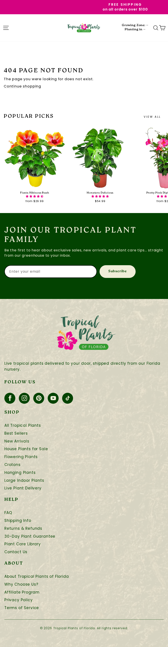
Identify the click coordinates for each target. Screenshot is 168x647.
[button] (34, 196)
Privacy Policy (18, 600)
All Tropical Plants (22, 425)
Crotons (12, 464)
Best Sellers (16, 433)
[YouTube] (53, 398)
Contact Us (15, 552)
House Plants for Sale (26, 448)
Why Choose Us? (21, 584)
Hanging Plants (20, 472)
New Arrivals (16, 441)
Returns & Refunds (23, 528)
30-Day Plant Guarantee (29, 536)
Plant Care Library (22, 544)
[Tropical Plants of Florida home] (84, 28)
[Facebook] (9, 398)
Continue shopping (22, 86)
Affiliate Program (22, 592)
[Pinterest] (38, 398)
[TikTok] (67, 398)
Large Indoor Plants (24, 480)
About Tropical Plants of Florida (36, 576)
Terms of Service (21, 607)
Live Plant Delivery (23, 488)
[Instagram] (24, 398)
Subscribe (117, 271)
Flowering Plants (21, 456)
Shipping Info (17, 520)
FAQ (8, 512)
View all (152, 117)
